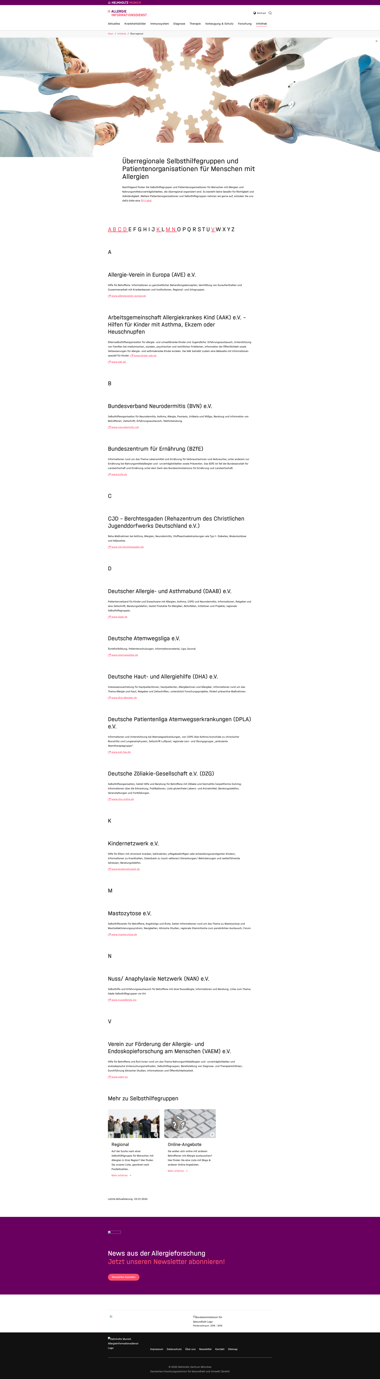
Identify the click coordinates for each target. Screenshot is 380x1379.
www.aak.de (118, 361)
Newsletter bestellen (124, 1277)
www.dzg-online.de (122, 799)
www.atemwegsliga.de (124, 655)
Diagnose (179, 23)
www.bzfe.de (119, 474)
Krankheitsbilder (135, 23)
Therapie (195, 23)
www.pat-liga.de (121, 752)
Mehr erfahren (120, 1175)
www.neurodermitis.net (125, 427)
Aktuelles (114, 23)
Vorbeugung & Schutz (219, 23)
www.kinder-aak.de (145, 355)
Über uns (190, 1349)
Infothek (261, 23)
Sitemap (233, 1349)
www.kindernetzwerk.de (125, 869)
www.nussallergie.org (123, 999)
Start (110, 33)
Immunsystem (159, 23)
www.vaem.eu (119, 1077)
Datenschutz (174, 1349)
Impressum (156, 1349)
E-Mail (147, 200)
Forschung (245, 23)
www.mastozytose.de (124, 934)
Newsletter (205, 1349)
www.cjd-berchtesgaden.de (127, 547)
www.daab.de (119, 616)
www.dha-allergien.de (124, 697)
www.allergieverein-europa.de (128, 296)
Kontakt (219, 1349)
